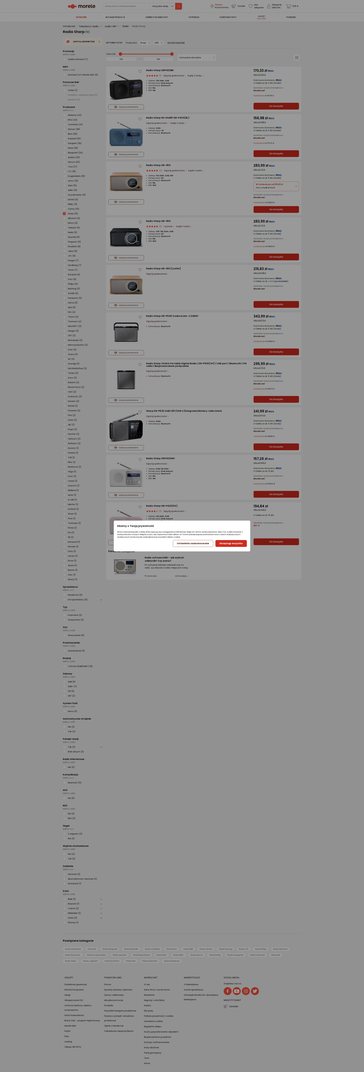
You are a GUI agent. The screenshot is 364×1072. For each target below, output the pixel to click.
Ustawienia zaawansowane (193, 543)
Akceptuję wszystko (231, 543)
